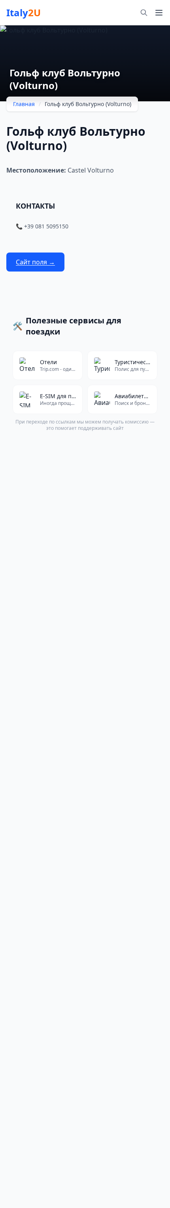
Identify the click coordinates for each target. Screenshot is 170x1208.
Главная (24, 104)
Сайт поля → (35, 262)
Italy (23, 12)
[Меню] (159, 12)
